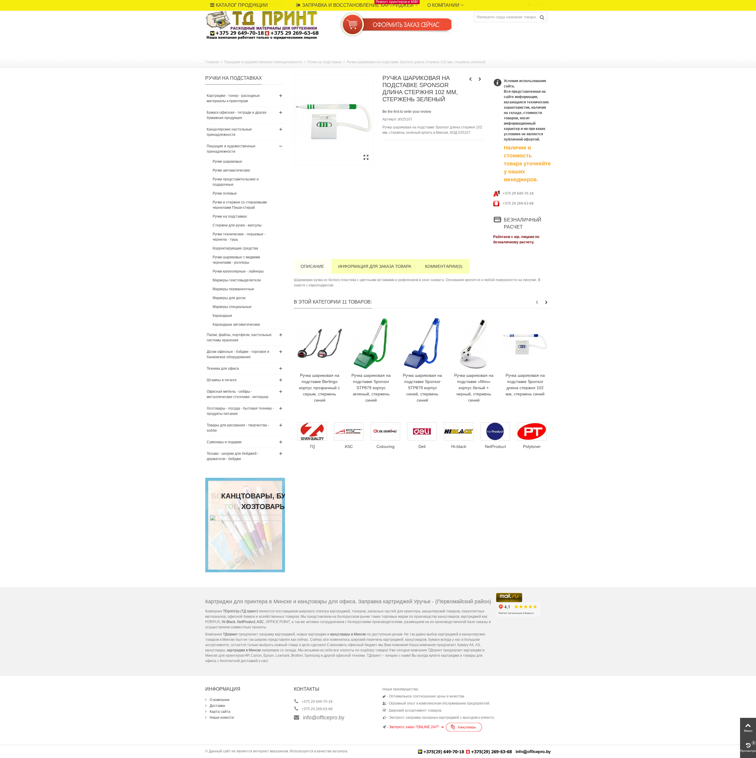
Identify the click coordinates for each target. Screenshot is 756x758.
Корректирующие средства (235, 248)
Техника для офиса (223, 368)
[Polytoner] (498, 431)
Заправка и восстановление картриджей (360, 4)
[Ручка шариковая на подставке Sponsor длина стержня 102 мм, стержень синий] (525, 343)
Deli (388, 446)
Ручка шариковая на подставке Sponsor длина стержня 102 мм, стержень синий (525, 384)
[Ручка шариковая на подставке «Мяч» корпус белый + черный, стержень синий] (473, 343)
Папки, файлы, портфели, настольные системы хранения (239, 337)
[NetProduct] (462, 431)
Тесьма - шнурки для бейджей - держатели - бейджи (233, 456)
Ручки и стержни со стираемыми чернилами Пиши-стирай (240, 205)
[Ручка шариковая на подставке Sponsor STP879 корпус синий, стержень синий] (422, 343)
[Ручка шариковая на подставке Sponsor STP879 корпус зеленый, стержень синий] (371, 343)
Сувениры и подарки (224, 442)
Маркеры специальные (232, 307)
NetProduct (461, 446)
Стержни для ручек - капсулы (237, 225)
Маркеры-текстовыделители (237, 280)
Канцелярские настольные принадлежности (229, 132)
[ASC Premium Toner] (315, 431)
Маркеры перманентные (233, 289)
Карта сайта (219, 712)
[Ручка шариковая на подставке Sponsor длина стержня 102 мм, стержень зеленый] (333, 120)
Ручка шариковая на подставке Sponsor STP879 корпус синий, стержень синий (422, 387)
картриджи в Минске (244, 650)
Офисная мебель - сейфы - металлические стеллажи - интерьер (237, 394)
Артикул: (389, 119)
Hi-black (425, 446)
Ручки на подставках (324, 62)
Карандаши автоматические (236, 324)
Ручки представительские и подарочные (236, 182)
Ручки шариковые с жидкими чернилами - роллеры (236, 260)
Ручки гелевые (225, 193)
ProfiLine (535, 446)
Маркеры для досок (229, 298)
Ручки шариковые (227, 161)
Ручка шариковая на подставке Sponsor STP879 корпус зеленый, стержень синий (371, 387)
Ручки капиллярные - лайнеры (238, 271)
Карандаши (222, 316)
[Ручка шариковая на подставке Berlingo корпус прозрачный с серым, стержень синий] (319, 343)
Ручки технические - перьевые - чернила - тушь (239, 237)
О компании (443, 5)
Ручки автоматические (231, 170)
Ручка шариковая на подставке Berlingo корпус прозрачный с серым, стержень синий (319, 387)
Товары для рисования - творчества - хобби (238, 428)
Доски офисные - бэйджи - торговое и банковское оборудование (238, 354)
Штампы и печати (222, 380)
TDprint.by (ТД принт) (240, 611)
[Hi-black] (425, 431)
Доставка (217, 706)
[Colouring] (352, 431)
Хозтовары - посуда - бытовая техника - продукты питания (240, 411)
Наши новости (221, 717)
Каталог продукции (242, 5)
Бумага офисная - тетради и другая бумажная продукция (236, 115)
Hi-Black (228, 622)
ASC (260, 622)
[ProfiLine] (535, 431)
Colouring (352, 446)
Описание (312, 266)
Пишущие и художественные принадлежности (263, 62)
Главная (212, 62)
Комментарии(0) (443, 266)
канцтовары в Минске (348, 634)
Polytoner (498, 446)
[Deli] (388, 431)
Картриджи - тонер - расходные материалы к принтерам (233, 98)
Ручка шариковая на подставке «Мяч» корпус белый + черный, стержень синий (473, 387)
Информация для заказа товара (374, 266)
